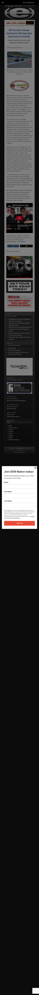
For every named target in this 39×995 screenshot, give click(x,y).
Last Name (8, 501)
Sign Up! (19, 523)
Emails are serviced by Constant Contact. (19, 517)
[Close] (35, 468)
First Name (8, 491)
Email (6, 482)
